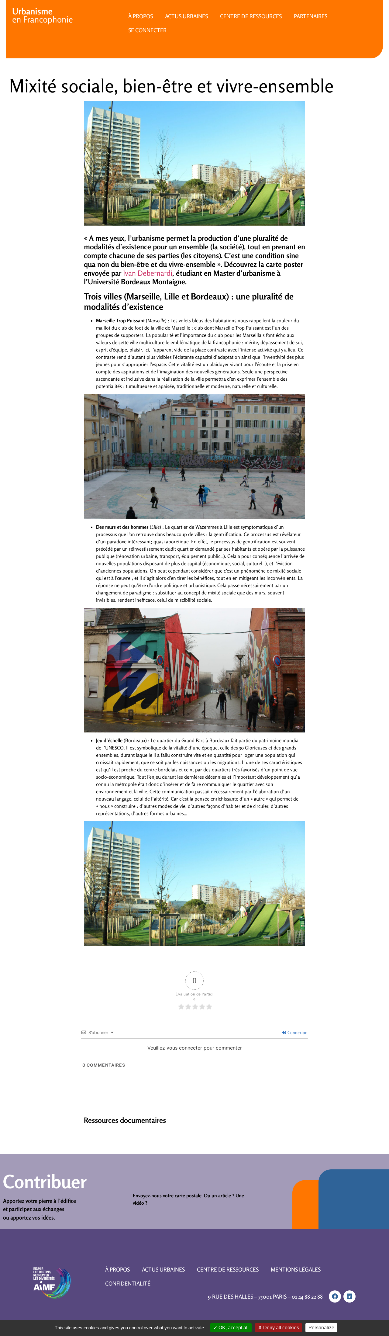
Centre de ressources (251, 16)
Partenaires (310, 16)
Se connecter (147, 30)
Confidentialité (127, 1283)
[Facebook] (335, 1296)
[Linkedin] (349, 1296)
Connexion (297, 1032)
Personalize (321, 1327)
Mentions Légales (296, 1269)
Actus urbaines (186, 16)
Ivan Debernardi (147, 273)
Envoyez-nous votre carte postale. (168, 1195)
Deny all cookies (280, 1327)
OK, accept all (233, 1327)
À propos (140, 16)
